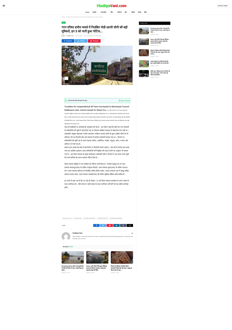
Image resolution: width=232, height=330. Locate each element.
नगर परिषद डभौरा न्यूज (102, 218)
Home (87, 12)
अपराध (139, 12)
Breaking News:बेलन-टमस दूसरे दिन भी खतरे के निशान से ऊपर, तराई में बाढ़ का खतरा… (73, 268)
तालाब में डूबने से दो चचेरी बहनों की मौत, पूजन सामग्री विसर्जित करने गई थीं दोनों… (160, 62)
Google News (223, 6)
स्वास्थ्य (133, 12)
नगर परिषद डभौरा (78, 218)
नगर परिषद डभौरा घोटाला (89, 218)
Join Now (125, 100)
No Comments (89, 36)
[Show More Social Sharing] (103, 41)
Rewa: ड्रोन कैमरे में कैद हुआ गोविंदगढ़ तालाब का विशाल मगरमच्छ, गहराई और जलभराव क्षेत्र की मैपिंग (96, 268)
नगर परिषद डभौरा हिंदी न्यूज (116, 218)
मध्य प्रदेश (103, 12)
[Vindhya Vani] (111, 6)
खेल (126, 12)
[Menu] (4, 6)
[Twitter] (55, 100)
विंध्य (112, 12)
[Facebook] (55, 95)
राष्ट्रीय (94, 12)
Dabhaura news (67, 218)
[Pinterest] (55, 109)
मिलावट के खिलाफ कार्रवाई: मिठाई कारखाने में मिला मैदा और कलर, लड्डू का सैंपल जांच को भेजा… (121, 268)
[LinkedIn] (55, 105)
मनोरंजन (119, 12)
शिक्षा (145, 12)
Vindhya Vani (70, 36)
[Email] (55, 114)
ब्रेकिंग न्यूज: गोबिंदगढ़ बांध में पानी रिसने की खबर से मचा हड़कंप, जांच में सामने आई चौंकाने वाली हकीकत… (160, 73)
